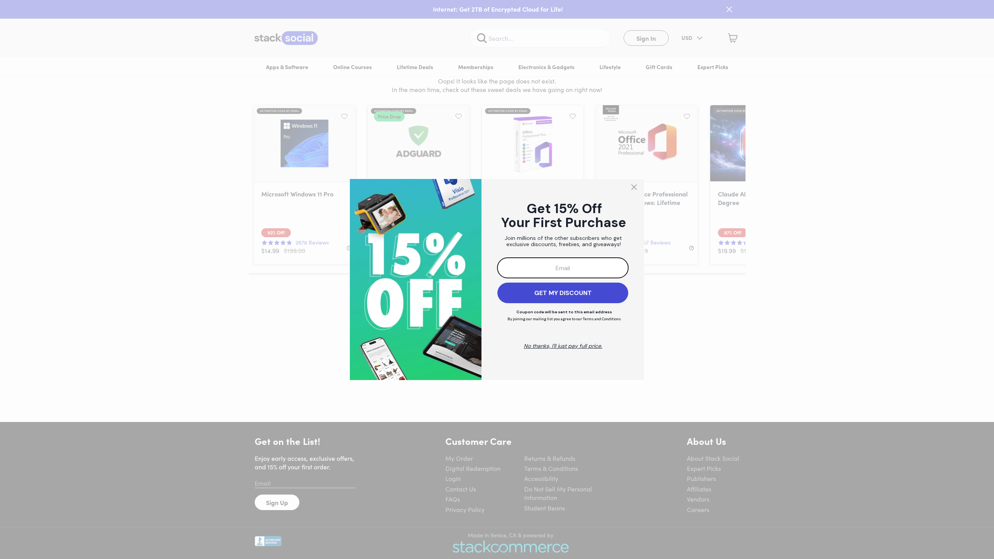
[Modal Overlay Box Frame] (497, 279)
